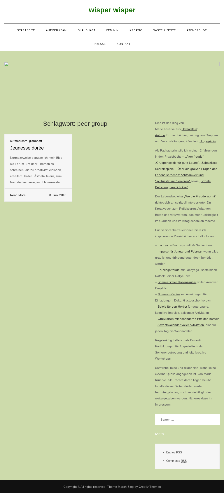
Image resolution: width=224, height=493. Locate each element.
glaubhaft (86, 30)
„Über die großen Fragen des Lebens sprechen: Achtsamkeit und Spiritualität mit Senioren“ (186, 175)
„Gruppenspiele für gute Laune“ (177, 162)
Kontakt (123, 43)
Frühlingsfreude (168, 270)
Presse (100, 43)
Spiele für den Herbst (172, 306)
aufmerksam (56, 30)
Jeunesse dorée (27, 148)
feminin (112, 30)
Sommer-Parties (169, 294)
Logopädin (208, 141)
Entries (174, 452)
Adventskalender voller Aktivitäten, (181, 325)
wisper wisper (112, 10)
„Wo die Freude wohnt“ (200, 196)
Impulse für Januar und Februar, (180, 251)
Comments (176, 460)
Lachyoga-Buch (168, 245)
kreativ (136, 30)
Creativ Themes (150, 486)
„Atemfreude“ (194, 156)
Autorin (160, 135)
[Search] (214, 419)
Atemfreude (197, 30)
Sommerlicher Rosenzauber (177, 282)
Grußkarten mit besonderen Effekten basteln (188, 319)
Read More (18, 195)
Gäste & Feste (164, 30)
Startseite (26, 30)
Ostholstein (189, 129)
